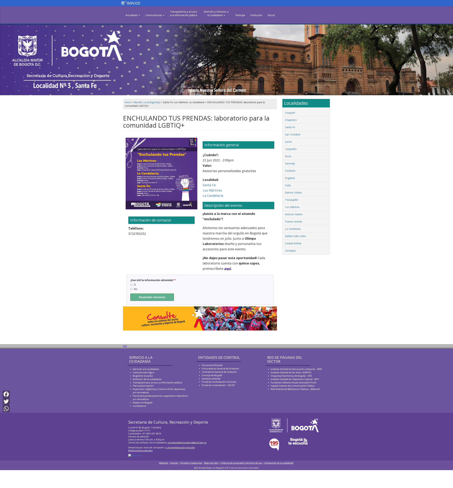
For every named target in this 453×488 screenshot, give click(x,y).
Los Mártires (212, 190)
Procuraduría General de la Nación (220, 368)
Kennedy (290, 163)
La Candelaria (213, 195)
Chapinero (291, 120)
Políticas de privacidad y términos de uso (241, 462)
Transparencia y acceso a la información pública (183, 13)
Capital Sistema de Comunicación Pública (293, 385)
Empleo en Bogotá (142, 402)
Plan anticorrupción (143, 385)
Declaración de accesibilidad (278, 462)
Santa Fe (209, 185)
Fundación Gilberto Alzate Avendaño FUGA (293, 382)
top (125, 345)
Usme (288, 141)
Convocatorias (154, 15)
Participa (240, 15)
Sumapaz (290, 250)
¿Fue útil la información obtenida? (153, 280)
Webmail (163, 462)
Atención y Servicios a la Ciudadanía (216, 13)
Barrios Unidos (293, 192)
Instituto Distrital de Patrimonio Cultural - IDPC (295, 379)
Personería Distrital (212, 365)
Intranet (174, 462)
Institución (256, 15)
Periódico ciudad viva (191, 462)
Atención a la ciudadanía (146, 369)
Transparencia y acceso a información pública (157, 382)
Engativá (290, 178)
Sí (135, 284)
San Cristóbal (292, 134)
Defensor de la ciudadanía (147, 379)
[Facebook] (6, 394)
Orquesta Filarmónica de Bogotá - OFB (291, 375)
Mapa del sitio (211, 462)
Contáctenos (139, 405)
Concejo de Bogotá (212, 375)
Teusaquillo (291, 199)
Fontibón (290, 170)
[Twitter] (6, 401)
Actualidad (132, 15)
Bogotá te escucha (143, 375)
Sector (271, 15)
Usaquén (290, 112)
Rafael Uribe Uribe (295, 236)
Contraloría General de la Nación (219, 371)
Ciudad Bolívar (293, 243)
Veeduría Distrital (211, 378)
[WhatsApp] (6, 408)
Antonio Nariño (294, 214)
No (135, 289)
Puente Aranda (293, 221)
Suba (288, 185)
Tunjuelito (291, 149)
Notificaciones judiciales (140, 450)
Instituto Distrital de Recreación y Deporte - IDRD (296, 369)
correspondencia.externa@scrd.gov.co (187, 442)
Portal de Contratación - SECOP (218, 385)
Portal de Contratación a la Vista (219, 381)
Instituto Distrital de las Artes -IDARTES (291, 372)
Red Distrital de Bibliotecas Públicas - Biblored (295, 389)
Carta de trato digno (143, 372)
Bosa (288, 156)
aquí (227, 268)
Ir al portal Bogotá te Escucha (180, 447)
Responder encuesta (152, 297)
